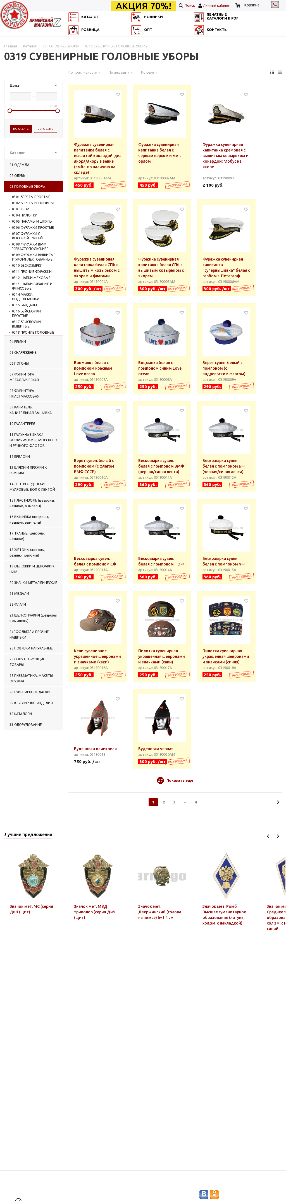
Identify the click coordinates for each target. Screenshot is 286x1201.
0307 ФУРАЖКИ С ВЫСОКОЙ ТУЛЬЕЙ (27, 236)
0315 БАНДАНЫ (24, 305)
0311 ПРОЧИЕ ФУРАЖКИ (32, 271)
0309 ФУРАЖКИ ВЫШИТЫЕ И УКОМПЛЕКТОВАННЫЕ (34, 257)
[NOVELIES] (138, 40)
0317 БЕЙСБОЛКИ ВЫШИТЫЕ (26, 324)
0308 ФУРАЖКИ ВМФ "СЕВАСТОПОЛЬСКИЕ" (30, 246)
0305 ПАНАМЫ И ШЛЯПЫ (32, 221)
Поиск (189, 5)
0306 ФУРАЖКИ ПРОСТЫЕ (33, 227)
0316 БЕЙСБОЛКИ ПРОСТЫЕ (26, 313)
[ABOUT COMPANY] (72, 48)
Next (278, 836)
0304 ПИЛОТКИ (24, 215)
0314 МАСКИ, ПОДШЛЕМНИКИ (25, 297)
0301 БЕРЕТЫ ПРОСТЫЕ (31, 197)
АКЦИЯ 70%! (143, 6)
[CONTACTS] (203, 48)
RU (275, 4)
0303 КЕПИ (20, 209)
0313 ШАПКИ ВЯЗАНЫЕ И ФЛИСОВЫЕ (32, 286)
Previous (268, 836)
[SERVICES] (203, 40)
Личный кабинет (217, 5)
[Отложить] (118, 94)
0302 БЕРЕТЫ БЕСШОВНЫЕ (33, 203)
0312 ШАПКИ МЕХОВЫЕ (31, 278)
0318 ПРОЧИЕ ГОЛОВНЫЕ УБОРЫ (33, 335)
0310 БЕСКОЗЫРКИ (27, 265)
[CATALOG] (72, 40)
